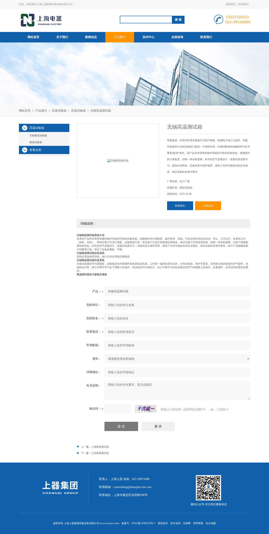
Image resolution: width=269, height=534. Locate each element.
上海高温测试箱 (100, 446)
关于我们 (62, 37)
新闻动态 (91, 37)
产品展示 (120, 37)
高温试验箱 (59, 110)
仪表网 (187, 523)
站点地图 (211, 523)
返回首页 (231, 4)
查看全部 (35, 150)
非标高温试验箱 (38, 135)
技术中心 (148, 37)
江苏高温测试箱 (100, 453)
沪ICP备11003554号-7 (143, 523)
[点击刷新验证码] (145, 408)
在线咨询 (177, 37)
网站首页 (33, 37)
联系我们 (244, 4)
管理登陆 (198, 523)
